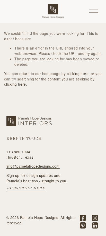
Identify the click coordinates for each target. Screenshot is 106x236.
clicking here (78, 73)
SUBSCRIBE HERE (26, 188)
